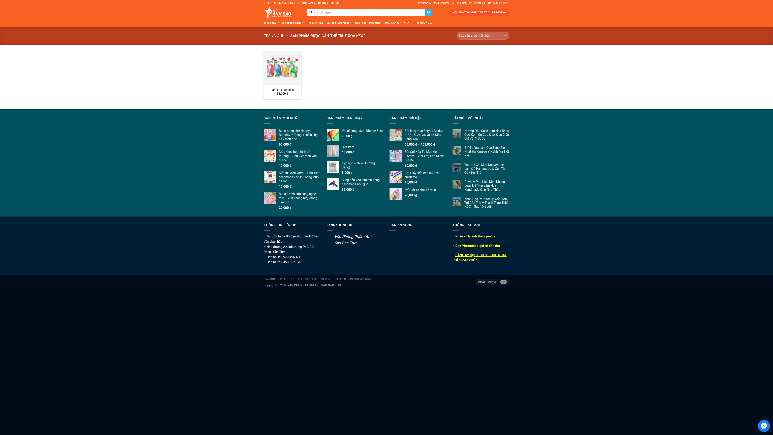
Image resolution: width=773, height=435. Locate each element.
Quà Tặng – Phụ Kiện (367, 22)
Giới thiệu (479, 2)
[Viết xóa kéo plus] (282, 68)
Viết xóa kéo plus (282, 90)
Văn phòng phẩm (291, 22)
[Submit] (428, 12)
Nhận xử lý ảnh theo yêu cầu (476, 236)
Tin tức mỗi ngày (497, 2)
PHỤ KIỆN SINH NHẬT (398, 22)
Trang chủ (270, 22)
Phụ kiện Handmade (337, 22)
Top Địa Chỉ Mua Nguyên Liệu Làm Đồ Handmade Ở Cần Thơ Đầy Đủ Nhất (485, 168)
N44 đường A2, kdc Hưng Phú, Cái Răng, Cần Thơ (443, 2)
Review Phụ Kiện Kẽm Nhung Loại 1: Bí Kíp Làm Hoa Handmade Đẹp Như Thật (484, 185)
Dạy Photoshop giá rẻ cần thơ (477, 246)
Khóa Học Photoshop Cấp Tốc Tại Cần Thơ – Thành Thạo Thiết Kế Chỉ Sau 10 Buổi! (486, 202)
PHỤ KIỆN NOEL (423, 22)
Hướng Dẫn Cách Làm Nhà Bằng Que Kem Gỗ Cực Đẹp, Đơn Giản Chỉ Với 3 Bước (486, 134)
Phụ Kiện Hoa (315, 22)
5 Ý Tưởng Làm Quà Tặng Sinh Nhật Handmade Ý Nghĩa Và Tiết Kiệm (486, 151)
